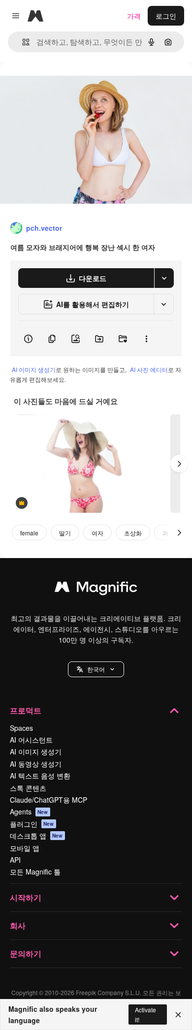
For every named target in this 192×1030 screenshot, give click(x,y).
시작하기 (25, 897)
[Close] (178, 1015)
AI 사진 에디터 (149, 369)
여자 (97, 533)
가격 (134, 16)
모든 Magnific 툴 (35, 871)
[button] (96, 669)
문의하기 (25, 953)
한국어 (96, 669)
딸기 (65, 533)
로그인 (166, 16)
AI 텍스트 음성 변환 (40, 775)
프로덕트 (25, 710)
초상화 (133, 533)
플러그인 (32, 824)
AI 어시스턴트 (31, 740)
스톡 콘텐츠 (28, 788)
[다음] (179, 463)
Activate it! (145, 1014)
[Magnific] (96, 589)
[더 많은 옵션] (146, 338)
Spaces (21, 728)
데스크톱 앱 (36, 836)
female (29, 533)
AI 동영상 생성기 (36, 764)
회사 (18, 925)
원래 (56, 84)
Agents (29, 811)
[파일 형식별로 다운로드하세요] (164, 278)
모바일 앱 (24, 848)
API (15, 860)
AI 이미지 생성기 (34, 369)
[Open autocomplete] (21, 42)
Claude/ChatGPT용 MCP (48, 800)
